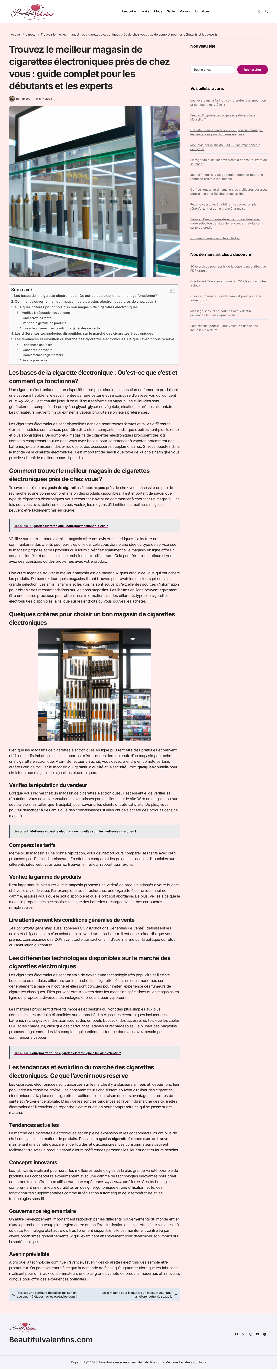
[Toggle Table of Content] (170, 290)
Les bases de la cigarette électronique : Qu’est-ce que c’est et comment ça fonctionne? (85, 296)
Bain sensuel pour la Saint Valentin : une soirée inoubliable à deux (224, 328)
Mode (158, 11)
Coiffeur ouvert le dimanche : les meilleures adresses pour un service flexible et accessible (229, 192)
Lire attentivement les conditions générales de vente (61, 328)
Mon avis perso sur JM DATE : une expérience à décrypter (225, 147)
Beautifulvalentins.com (51, 1339)
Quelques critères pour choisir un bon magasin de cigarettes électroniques (76, 307)
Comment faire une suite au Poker (215, 238)
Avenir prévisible (35, 360)
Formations (202, 11)
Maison (184, 11)
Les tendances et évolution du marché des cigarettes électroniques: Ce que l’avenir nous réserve (94, 339)
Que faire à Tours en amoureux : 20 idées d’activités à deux (228, 283)
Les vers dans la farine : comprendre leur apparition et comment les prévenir (228, 102)
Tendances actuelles (37, 345)
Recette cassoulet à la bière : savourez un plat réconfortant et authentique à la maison (223, 206)
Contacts (199, 1362)
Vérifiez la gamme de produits (44, 323)
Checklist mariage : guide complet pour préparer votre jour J (225, 298)
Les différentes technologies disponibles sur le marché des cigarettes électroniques (84, 333)
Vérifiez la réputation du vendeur (46, 313)
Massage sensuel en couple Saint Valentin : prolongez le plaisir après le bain (221, 313)
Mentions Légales (178, 1362)
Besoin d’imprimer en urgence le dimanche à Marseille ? (222, 117)
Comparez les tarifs (37, 318)
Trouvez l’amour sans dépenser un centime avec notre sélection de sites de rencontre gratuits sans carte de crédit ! (226, 223)
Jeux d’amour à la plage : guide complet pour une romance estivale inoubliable (226, 177)
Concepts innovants (37, 350)
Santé (171, 11)
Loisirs (144, 11)
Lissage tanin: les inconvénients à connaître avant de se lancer (228, 162)
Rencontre (129, 11)
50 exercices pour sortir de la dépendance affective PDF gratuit (228, 268)
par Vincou (23, 98)
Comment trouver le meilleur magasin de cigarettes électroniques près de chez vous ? (85, 301)
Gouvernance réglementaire (43, 355)
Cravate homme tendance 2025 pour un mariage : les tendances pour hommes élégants (226, 132)
